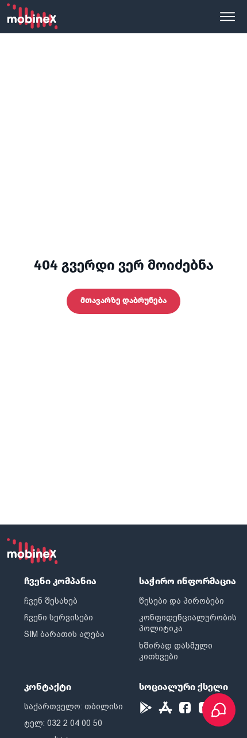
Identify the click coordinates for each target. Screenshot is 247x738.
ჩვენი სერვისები (58, 617)
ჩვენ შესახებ (51, 600)
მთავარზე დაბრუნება (123, 300)
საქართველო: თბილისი (73, 706)
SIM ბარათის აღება (64, 634)
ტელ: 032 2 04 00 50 (63, 723)
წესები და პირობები (181, 600)
